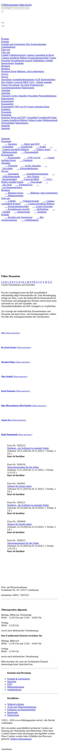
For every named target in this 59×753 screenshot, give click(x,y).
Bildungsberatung (15, 687)
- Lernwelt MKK (29, 179)
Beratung (5, 68)
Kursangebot (7, 104)
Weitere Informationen (21, 739)
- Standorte (40, 212)
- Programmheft (29, 152)
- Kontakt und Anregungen (18, 217)
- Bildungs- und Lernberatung (42, 193)
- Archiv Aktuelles (31, 165)
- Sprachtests (11, 174)
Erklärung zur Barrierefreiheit (21, 709)
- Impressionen (22, 212)
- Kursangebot (12, 157)
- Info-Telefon (31, 176)
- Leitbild (9, 201)
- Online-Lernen (41, 149)
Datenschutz (13, 715)
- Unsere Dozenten (42, 206)
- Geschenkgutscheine (20, 186)
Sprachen (11, 681)
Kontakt (5, 41)
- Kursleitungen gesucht (16, 209)
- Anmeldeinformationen (35, 174)
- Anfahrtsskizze (30, 220)
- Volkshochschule (29, 201)
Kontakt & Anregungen (18, 678)
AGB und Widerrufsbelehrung (21, 707)
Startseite (5, 128)
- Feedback (26, 160)
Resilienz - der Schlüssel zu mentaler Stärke (28, 448)
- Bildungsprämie (13, 195)
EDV (9, 684)
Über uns (5, 52)
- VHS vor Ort (32, 157)
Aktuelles (5, 93)
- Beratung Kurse (13, 193)
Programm (6, 114)
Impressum (12, 712)
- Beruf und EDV (30, 144)
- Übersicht (10, 165)
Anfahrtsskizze (14, 689)
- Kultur (41, 146)
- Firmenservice (24, 184)
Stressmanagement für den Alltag (23, 467)
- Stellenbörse (40, 209)
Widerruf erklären (15, 704)
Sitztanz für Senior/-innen (19, 486)
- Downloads (34, 182)
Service (4, 77)
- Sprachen (10, 144)
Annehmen (6, 749)
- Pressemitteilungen (27, 168)
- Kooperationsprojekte (16, 206)
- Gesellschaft (24, 146)
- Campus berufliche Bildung (26, 148)
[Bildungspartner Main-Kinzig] (16, 4)
